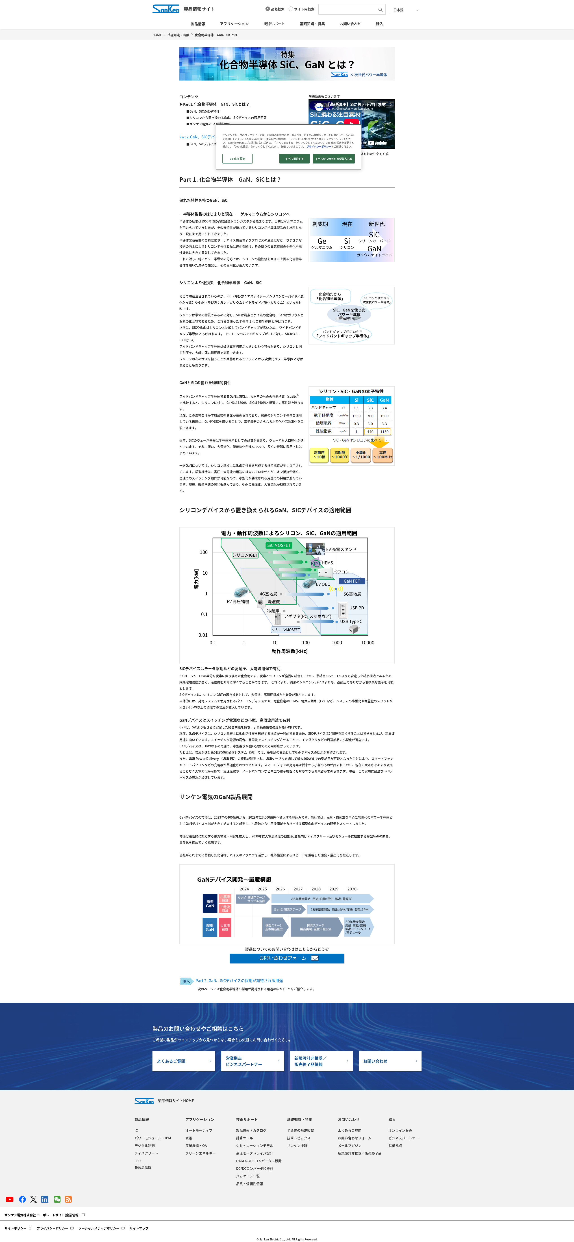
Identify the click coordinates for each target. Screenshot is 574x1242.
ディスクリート (146, 1153)
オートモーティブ (198, 1130)
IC (136, 1130)
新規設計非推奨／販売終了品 (360, 1153)
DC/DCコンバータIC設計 (254, 1168)
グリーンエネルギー (200, 1153)
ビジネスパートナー (404, 1137)
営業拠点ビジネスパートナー (244, 1061)
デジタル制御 (145, 1145)
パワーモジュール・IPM (153, 1137)
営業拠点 (395, 1145)
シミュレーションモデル (254, 1145)
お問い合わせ (350, 23)
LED (138, 1160)
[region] (288, 147)
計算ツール (244, 1137)
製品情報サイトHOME (176, 1100)
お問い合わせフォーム (355, 1137)
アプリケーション (234, 23)
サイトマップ (139, 1228)
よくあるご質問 (171, 1061)
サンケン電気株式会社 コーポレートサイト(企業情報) (42, 1215)
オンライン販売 (400, 1130)
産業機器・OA (196, 1145)
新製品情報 (143, 1167)
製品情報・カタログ (251, 1130)
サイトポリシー (15, 1228)
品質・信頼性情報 (249, 1183)
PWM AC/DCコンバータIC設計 (259, 1160)
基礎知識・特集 (312, 23)
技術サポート (274, 23)
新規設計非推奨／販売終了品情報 (310, 1061)
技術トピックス (299, 1137)
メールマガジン (349, 1145)
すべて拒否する (294, 159)
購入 (379, 23)
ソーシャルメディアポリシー (98, 1228)
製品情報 (198, 23)
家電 (188, 1137)
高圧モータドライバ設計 (254, 1153)
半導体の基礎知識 (300, 1130)
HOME (157, 35)
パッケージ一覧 (248, 1176)
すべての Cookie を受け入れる (333, 159)
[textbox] (348, 9)
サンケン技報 (297, 1145)
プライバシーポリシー (52, 1228)
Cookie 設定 (237, 159)
